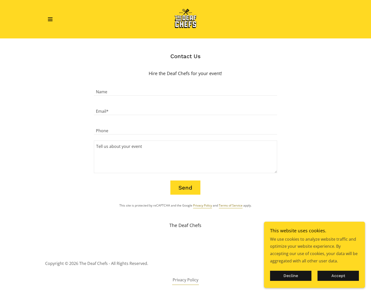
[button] (50, 19)
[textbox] (185, 89)
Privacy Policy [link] (202, 205)
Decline (290, 276)
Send (185, 188)
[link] (185, 18)
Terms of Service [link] (231, 205)
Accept (338, 276)
